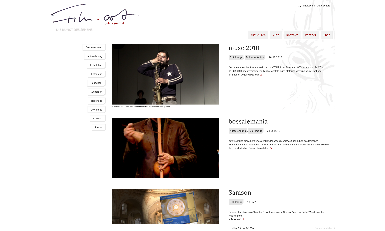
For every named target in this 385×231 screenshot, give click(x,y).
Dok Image (96, 109)
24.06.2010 (273, 130)
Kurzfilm (97, 118)
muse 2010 (244, 48)
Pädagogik (96, 83)
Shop (326, 35)
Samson (240, 192)
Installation (96, 65)
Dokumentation (94, 47)
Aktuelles (258, 35)
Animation (96, 91)
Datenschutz (323, 5)
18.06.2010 (253, 202)
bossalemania (248, 121)
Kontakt (292, 35)
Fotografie (96, 74)
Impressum (309, 5)
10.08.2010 (275, 57)
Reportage (96, 100)
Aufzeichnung (94, 56)
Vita (276, 35)
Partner (311, 35)
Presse (98, 127)
